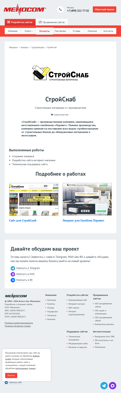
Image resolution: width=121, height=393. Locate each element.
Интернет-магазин (77, 304)
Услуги (28, 31)
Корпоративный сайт (78, 300)
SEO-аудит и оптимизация (100, 312)
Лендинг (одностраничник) (76, 313)
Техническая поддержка (74, 338)
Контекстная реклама (104, 324)
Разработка (21, 22)
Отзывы (76, 31)
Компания (12, 31)
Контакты (108, 31)
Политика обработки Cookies (18, 326)
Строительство (61, 114)
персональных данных (25, 368)
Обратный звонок (104, 9)
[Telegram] (104, 385)
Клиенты (44, 31)
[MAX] (112, 385)
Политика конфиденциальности (19, 323)
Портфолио (60, 31)
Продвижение (53, 22)
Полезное (92, 31)
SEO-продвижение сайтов (103, 305)
